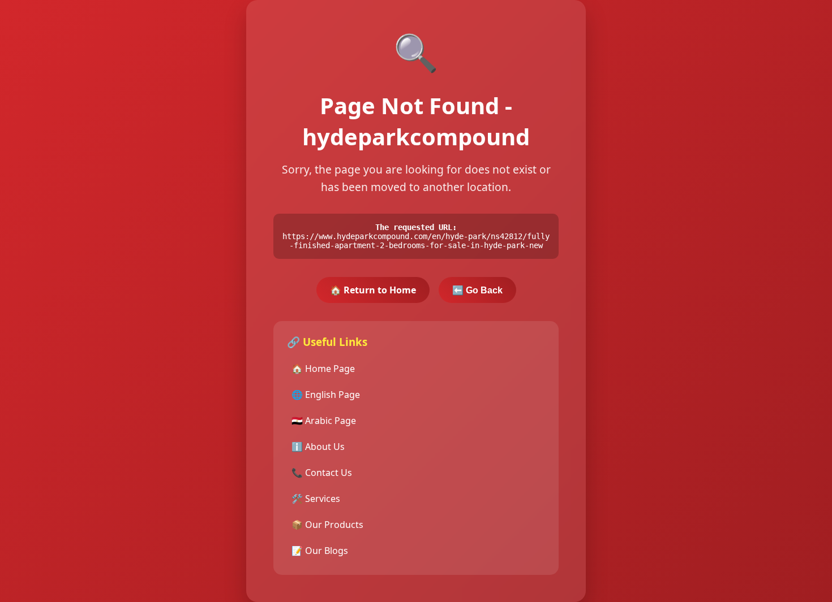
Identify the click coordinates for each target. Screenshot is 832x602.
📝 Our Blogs (319, 550)
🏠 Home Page (323, 368)
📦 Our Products (327, 524)
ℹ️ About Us (318, 446)
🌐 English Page (325, 394)
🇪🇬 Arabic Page (323, 420)
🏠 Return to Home (373, 290)
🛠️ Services (315, 498)
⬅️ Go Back (477, 290)
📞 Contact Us (321, 472)
